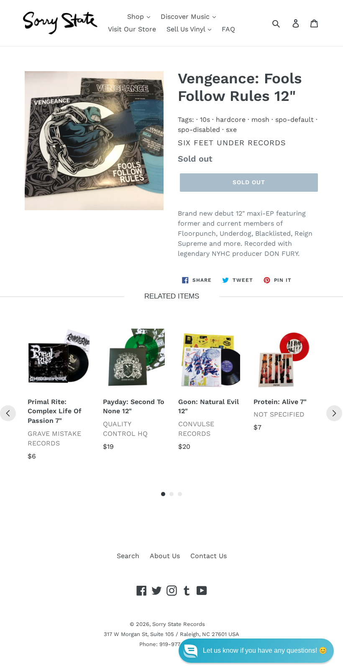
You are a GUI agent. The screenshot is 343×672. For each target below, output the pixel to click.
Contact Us (208, 556)
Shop (136, 17)
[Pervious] (8, 413)
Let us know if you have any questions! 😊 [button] (265, 650)
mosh (260, 120)
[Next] (334, 413)
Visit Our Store (132, 29)
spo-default (294, 120)
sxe (231, 130)
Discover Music (186, 17)
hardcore (231, 120)
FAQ (228, 29)
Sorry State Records (178, 624)
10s (205, 120)
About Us (165, 556)
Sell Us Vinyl (186, 29)
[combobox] (285, 23)
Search (128, 556)
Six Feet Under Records (232, 142)
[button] (256, 651)
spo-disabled (199, 130)
